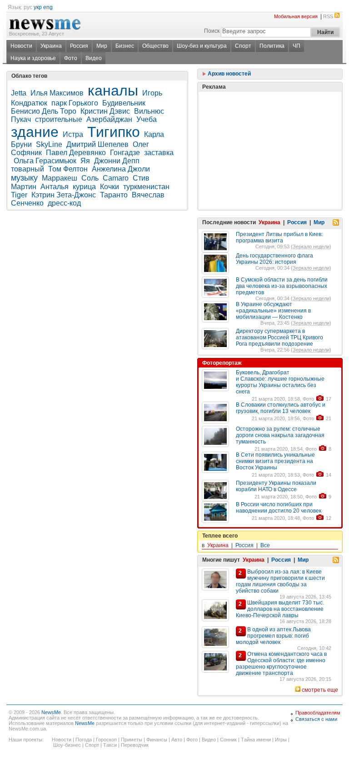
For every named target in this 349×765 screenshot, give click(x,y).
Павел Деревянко (76, 152)
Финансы (156, 739)
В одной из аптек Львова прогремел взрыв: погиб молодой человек (273, 635)
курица (84, 187)
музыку (24, 177)
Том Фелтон (68, 169)
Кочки (109, 187)
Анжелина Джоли (121, 169)
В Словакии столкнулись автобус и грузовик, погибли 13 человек (280, 408)
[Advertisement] (270, 128)
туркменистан (146, 187)
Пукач (21, 119)
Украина (51, 46)
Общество (155, 46)
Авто (176, 739)
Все (265, 545)
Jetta (18, 93)
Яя (85, 161)
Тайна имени (256, 739)
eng (48, 7)
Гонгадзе (125, 152)
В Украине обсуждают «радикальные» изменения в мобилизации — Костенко (273, 310)
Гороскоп (106, 739)
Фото (70, 58)
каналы (113, 90)
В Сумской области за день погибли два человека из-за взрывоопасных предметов (282, 286)
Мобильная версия (296, 16)
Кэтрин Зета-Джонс (63, 195)
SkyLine (49, 144)
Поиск (211, 31)
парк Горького (74, 103)
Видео (93, 58)
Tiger (19, 195)
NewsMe (51, 712)
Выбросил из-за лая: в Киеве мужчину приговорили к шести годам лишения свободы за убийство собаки (280, 581)
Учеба (146, 119)
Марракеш (59, 178)
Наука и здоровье (33, 58)
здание (35, 132)
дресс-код (64, 203)
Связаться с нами (316, 719)
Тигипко (113, 132)
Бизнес (124, 46)
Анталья (54, 187)
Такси (110, 745)
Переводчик (135, 745)
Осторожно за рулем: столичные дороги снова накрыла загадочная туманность (280, 435)
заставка (159, 152)
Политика (271, 46)
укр (38, 7)
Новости (21, 46)
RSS (328, 16)
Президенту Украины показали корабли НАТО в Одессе (276, 486)
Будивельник (123, 103)
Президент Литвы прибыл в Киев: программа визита (279, 237)
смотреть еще (320, 690)
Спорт (243, 46)
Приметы (131, 739)
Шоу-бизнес (67, 745)
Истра (73, 134)
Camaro (116, 178)
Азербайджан (109, 119)
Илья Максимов (57, 93)
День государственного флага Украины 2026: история (274, 258)
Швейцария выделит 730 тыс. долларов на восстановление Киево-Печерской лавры (280, 609)
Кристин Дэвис (105, 111)
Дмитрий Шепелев (97, 144)
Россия (79, 46)
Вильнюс (149, 111)
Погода (83, 739)
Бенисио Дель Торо (43, 111)
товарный (27, 169)
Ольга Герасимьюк (45, 161)
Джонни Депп (117, 161)
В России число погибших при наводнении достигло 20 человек (278, 507)
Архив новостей (228, 73)
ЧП (296, 46)
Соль (90, 178)
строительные (58, 119)
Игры (281, 739)
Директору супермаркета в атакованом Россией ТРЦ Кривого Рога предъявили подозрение (279, 337)
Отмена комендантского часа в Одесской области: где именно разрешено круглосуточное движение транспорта (281, 663)
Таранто (114, 195)
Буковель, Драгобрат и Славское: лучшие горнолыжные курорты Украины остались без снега (280, 382)
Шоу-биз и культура (202, 46)
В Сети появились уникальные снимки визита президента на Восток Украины (275, 461)
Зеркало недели (311, 246)
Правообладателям (317, 712)
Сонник (228, 739)
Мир (101, 46)
